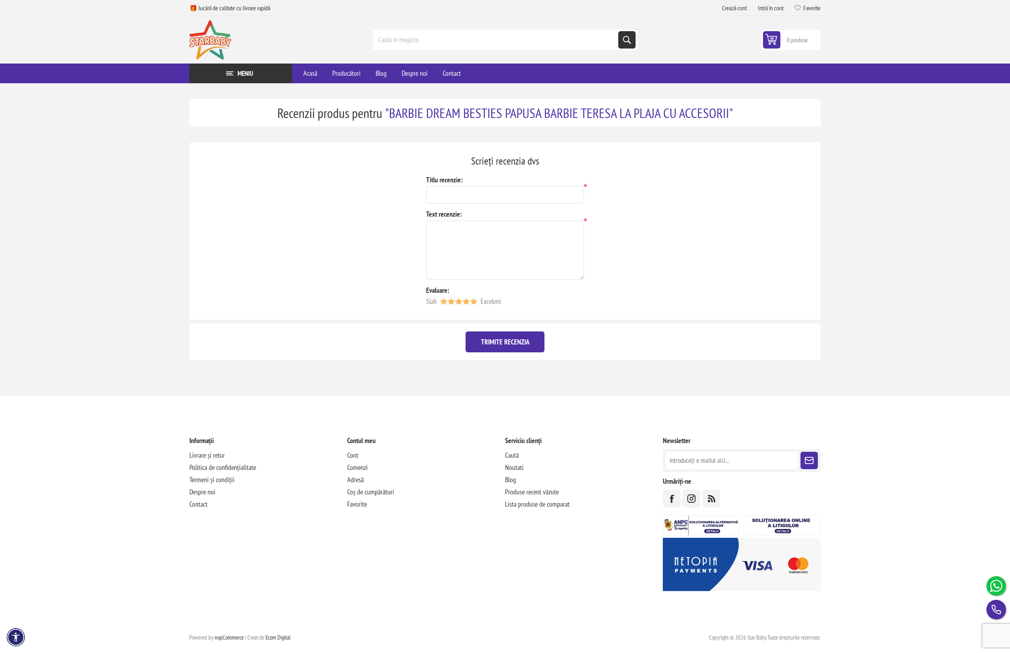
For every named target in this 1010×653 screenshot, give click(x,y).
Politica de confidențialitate (222, 467)
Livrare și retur (207, 455)
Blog (510, 479)
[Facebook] (672, 498)
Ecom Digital (278, 637)
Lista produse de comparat (537, 504)
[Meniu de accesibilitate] (16, 637)
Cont (352, 455)
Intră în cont (771, 8)
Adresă (355, 479)
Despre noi (202, 491)
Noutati (514, 467)
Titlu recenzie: (444, 179)
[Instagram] (691, 498)
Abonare (809, 460)
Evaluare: (437, 290)
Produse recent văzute (532, 491)
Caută (627, 40)
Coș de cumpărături (370, 491)
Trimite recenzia (505, 341)
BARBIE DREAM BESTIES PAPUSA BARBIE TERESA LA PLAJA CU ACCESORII (559, 113)
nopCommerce (229, 637)
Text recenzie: (444, 214)
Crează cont (734, 8)
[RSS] (711, 498)
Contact (198, 504)
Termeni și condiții (211, 479)
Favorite (357, 504)
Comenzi (357, 467)
